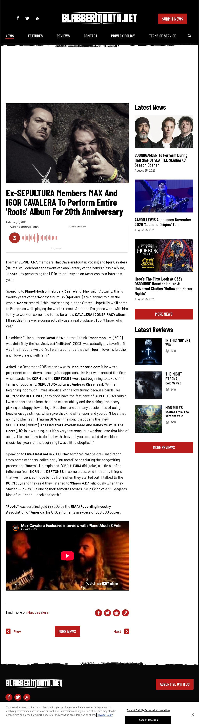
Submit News (172, 18)
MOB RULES (174, 407)
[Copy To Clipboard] (125, 612)
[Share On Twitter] (107, 612)
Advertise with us (175, 684)
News (9, 35)
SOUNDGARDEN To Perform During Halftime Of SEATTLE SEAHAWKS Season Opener (161, 160)
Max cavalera (37, 612)
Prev (17, 631)
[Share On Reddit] (116, 612)
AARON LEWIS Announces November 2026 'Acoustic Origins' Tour (163, 222)
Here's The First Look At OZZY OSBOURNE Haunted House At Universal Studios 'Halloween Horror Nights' (164, 286)
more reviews (164, 447)
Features (35, 35)
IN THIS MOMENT (178, 340)
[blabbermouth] (99, 22)
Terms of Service (162, 35)
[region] (99, 715)
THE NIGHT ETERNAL (173, 376)
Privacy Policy (123, 35)
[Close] (193, 714)
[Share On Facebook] (98, 612)
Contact (90, 35)
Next (117, 631)
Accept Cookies (148, 719)
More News (67, 631)
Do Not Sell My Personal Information (148, 710)
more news (164, 313)
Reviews (63, 35)
